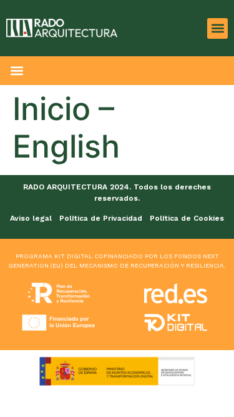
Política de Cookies (187, 218)
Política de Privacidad (100, 218)
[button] (217, 28)
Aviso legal (31, 218)
